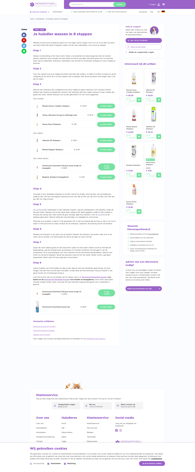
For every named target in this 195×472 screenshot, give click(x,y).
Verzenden (91, 437)
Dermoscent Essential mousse (94, 277)
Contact (39, 441)
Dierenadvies (41, 428)
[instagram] (120, 430)
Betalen (90, 432)
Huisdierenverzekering (45, 437)
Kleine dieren (67, 432)
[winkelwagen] (163, 5)
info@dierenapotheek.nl (96, 339)
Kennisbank (40, 19)
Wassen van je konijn (41, 335)
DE (158, 12)
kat (36, 210)
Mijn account (92, 428)
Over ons (39, 423)
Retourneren (92, 441)
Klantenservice (93, 423)
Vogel (64, 441)
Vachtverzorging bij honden (44, 326)
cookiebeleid (156, 459)
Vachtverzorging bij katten (44, 330)
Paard (64, 437)
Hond (64, 423)
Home (32, 19)
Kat (63, 428)
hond (100, 215)
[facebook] (116, 430)
